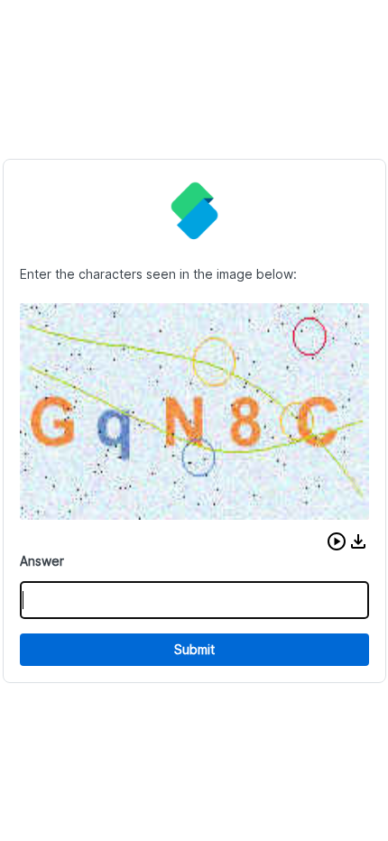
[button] (336, 541)
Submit (194, 649)
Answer (42, 560)
